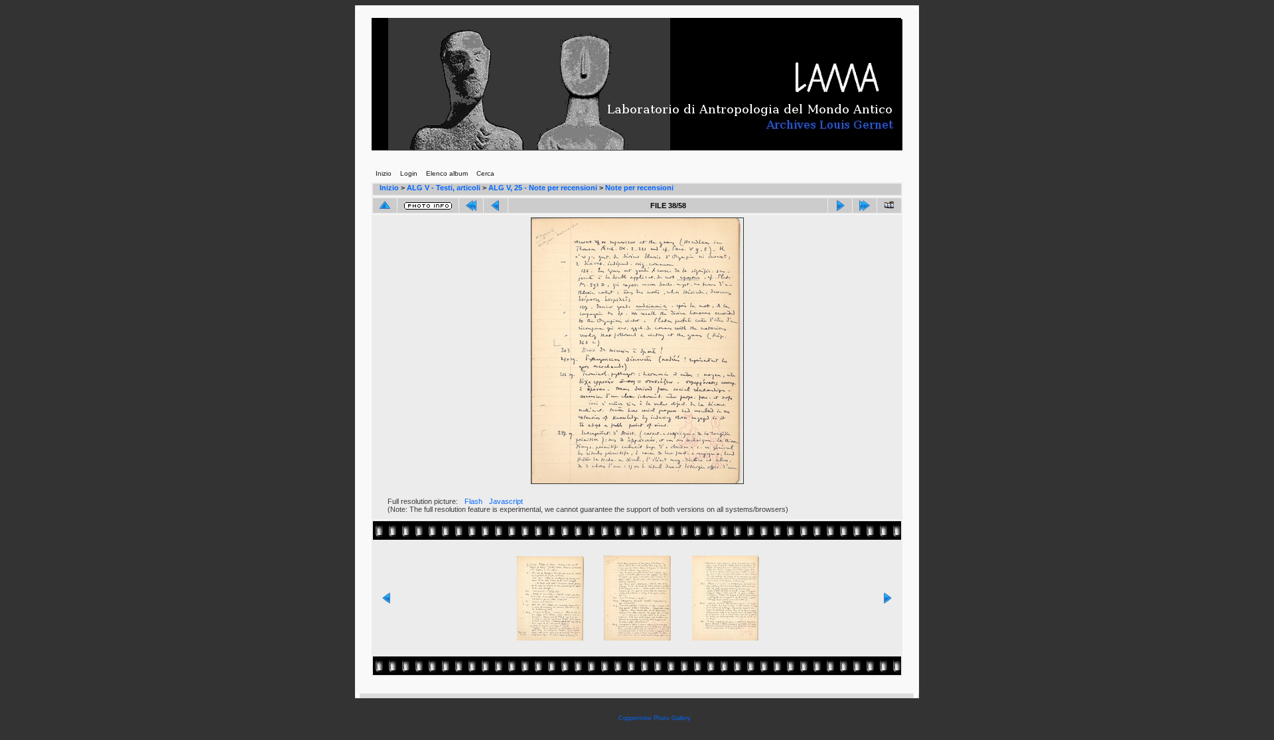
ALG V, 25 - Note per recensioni (542, 188)
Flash (473, 501)
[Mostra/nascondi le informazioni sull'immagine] (428, 206)
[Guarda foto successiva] (840, 205)
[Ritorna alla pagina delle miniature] (385, 205)
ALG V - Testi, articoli (443, 188)
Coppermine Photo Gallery (654, 718)
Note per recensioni (639, 188)
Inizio (389, 188)
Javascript (506, 501)
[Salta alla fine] (865, 205)
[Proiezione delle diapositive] (889, 205)
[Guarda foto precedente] (496, 205)
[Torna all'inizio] (471, 205)
